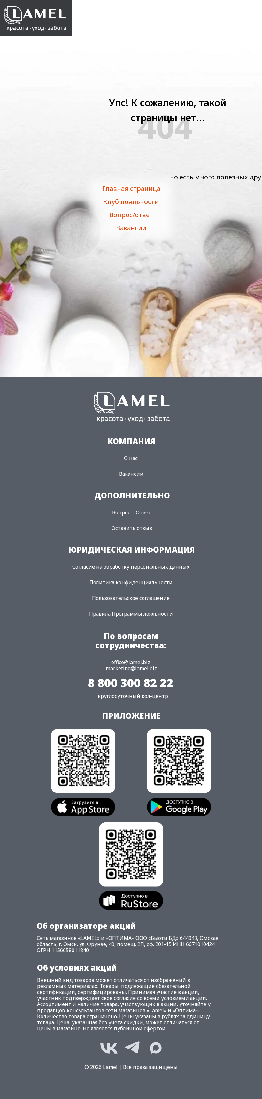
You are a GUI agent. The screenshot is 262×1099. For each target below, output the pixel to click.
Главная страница (131, 188)
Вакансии (131, 228)
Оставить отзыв (132, 528)
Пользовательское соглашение (131, 598)
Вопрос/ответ (131, 214)
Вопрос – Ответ (131, 512)
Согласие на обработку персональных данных (130, 566)
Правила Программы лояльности (131, 613)
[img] (36, 18)
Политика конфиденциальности (131, 582)
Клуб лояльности (131, 201)
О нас (131, 458)
